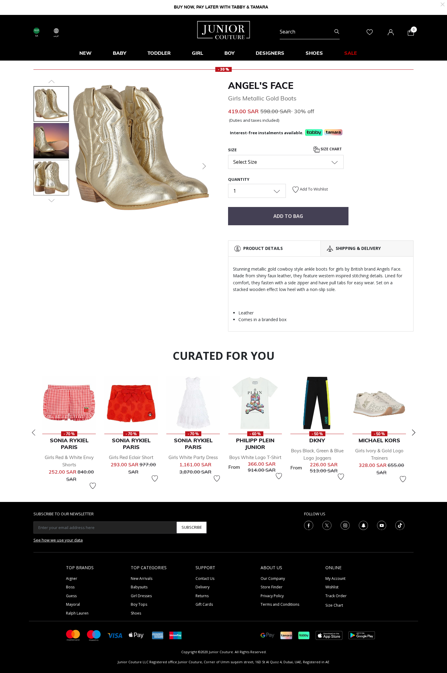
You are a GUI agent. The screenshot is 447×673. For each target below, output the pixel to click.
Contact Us (205, 578)
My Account (335, 578)
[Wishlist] (93, 486)
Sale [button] (350, 53)
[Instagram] (345, 524)
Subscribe (192, 527)
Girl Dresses (141, 595)
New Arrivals (141, 578)
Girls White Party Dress (193, 457)
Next (413, 432)
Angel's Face (260, 85)
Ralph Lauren (77, 613)
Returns (202, 595)
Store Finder (271, 587)
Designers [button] (270, 53)
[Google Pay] (267, 635)
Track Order (336, 595)
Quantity (238, 179)
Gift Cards (204, 604)
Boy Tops (139, 604)
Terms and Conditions (280, 604)
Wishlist (331, 587)
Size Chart (331, 149)
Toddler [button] (159, 53)
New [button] (85, 53)
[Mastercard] (73, 635)
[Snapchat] (363, 524)
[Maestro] (94, 635)
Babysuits (139, 587)
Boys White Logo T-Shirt (255, 457)
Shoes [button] (314, 53)
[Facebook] (308, 524)
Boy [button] (229, 53)
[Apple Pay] (136, 635)
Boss (70, 587)
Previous (33, 432)
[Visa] (115, 635)
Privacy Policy (272, 595)
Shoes (136, 613)
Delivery (203, 587)
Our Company (273, 578)
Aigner (71, 578)
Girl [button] (197, 53)
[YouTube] (381, 524)
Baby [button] (119, 53)
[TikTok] (399, 524)
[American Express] (158, 635)
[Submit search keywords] (337, 31)
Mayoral (73, 604)
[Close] (443, 4)
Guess (71, 595)
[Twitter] (326, 524)
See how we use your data (58, 540)
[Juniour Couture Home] (223, 29)
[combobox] (310, 31)
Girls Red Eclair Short (131, 457)
